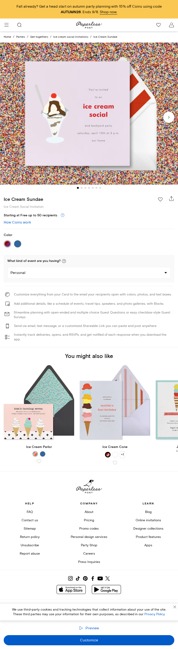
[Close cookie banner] (175, 607)
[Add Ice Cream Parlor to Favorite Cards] (39, 461)
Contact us (30, 520)
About (89, 512)
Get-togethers (39, 37)
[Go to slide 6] (96, 188)
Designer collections (148, 529)
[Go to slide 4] (89, 188)
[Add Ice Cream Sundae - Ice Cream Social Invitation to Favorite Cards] (160, 199)
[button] (64, 261)
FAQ (30, 512)
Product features (148, 537)
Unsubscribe (30, 545)
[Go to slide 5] (93, 188)
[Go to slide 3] (85, 188)
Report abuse (30, 554)
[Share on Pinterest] (85, 578)
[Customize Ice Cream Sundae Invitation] (89, 114)
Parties (20, 37)
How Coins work (17, 222)
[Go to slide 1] (78, 188)
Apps (148, 545)
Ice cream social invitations (70, 37)
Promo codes (89, 529)
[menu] (6, 25)
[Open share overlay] (171, 198)
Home (7, 37)
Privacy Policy (154, 614)
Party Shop (89, 545)
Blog (148, 512)
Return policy (30, 537)
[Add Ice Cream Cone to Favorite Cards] (115, 463)
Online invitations (148, 520)
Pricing (89, 520)
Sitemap (30, 529)
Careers (89, 554)
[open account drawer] (171, 25)
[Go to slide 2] (82, 188)
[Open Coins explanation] (62, 215)
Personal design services (89, 537)
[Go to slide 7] (100, 188)
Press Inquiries (89, 562)
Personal (17, 272)
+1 (122, 454)
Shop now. (108, 12)
